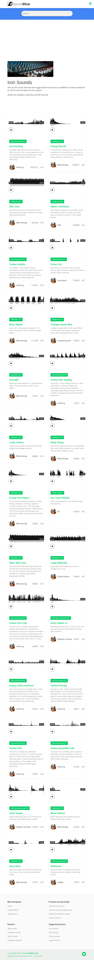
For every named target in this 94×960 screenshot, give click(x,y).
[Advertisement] (47, 37)
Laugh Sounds (54, 940)
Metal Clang (57, 442)
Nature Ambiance (60, 206)
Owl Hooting (16, 146)
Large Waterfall (59, 563)
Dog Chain (15, 866)
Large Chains (16, 442)
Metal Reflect (58, 813)
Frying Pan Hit (58, 146)
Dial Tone (14, 206)
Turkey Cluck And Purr (21, 685)
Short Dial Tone (17, 563)
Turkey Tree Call (18, 623)
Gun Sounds (53, 928)
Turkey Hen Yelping (61, 380)
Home (10, 906)
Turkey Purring (59, 685)
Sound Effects (13, 910)
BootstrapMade (21, 956)
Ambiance (56, 866)
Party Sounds (13, 936)
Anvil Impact (16, 813)
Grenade (14, 380)
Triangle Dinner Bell (61, 324)
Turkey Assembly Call (62, 748)
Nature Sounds (55, 918)
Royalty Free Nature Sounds (59, 914)
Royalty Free (12, 914)
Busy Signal (15, 324)
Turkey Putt (15, 748)
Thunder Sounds (14, 932)
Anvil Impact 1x (59, 623)
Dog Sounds (12, 928)
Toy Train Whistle (60, 498)
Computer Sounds (15, 940)
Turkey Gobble (17, 264)
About (30, 956)
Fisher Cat (56, 264)
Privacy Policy (38, 956)
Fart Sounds (53, 932)
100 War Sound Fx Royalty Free (60, 910)
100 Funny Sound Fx (56, 906)
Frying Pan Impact (19, 498)
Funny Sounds (54, 936)
